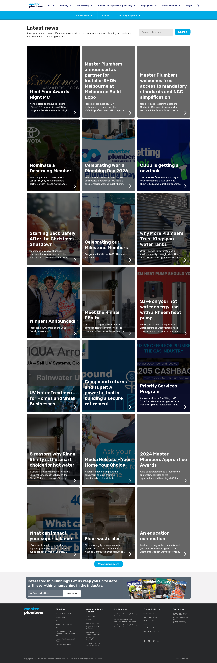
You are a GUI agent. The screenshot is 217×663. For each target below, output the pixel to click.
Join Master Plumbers (152, 628)
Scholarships (61, 621)
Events (105, 15)
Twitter (149, 640)
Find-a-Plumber (150, 614)
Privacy (59, 628)
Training (64, 5)
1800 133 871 (180, 614)
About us (60, 609)
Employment (147, 5)
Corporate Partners (63, 644)
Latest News (83, 15)
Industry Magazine (128, 15)
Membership (83, 5)
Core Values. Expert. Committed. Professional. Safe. (66, 633)
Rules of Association (64, 624)
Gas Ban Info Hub (92, 623)
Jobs (145, 624)
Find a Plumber (170, 5)
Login (189, 5)
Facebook (144, 640)
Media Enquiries (150, 621)
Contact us (178, 609)
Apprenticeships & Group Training (115, 5)
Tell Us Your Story (150, 617)
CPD (49, 5)
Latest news (90, 616)
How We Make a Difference (66, 614)
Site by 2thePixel (182, 659)
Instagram (154, 640)
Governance (60, 617)
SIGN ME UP (72, 593)
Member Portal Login (151, 631)
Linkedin (158, 640)
